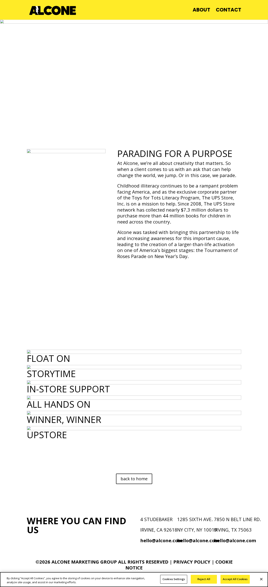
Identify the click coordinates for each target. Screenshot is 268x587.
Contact (228, 10)
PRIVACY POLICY (192, 562)
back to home (134, 479)
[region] (134, 579)
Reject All (203, 579)
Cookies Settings (173, 579)
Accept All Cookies (235, 579)
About (201, 10)
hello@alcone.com (161, 540)
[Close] (261, 579)
